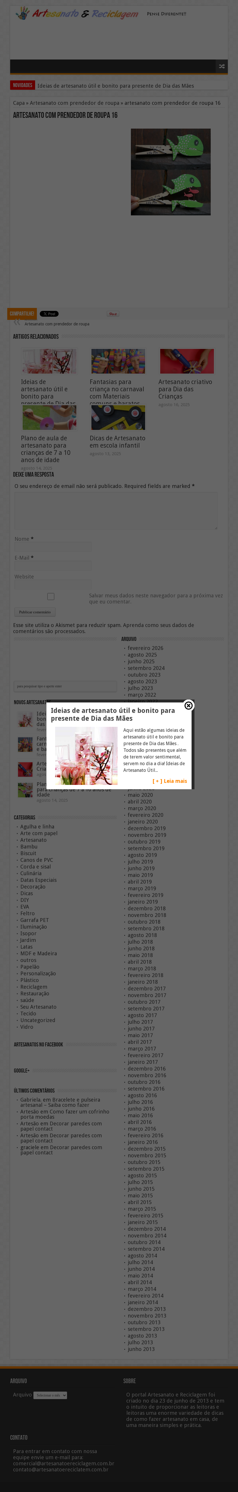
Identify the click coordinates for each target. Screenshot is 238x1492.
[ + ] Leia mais (170, 781)
